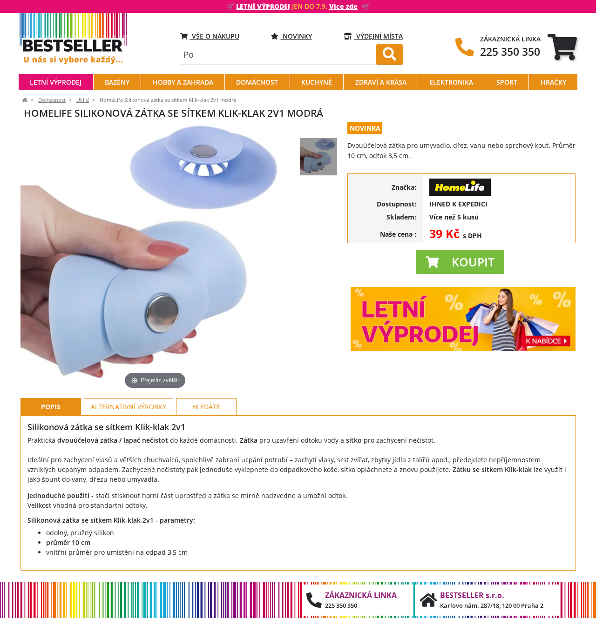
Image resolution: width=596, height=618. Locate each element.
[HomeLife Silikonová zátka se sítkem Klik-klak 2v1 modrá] (318, 156)
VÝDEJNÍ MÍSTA (378, 36)
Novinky (296, 36)
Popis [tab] (51, 406)
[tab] (562, 47)
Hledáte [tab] (206, 406)
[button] (460, 262)
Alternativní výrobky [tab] (128, 406)
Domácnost (52, 100)
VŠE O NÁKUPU (214, 36)
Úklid (82, 100)
